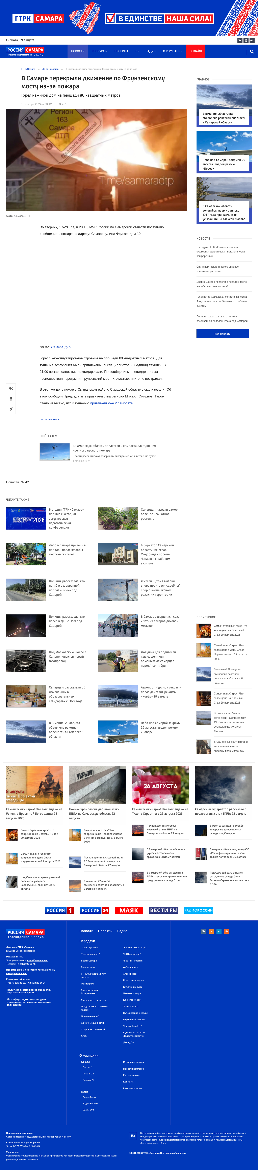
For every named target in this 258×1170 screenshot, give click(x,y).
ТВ (136, 51)
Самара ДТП (61, 347)
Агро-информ (130, 974)
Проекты (121, 51)
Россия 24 (88, 1074)
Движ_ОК (128, 1042)
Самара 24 (88, 1080)
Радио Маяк (89, 1097)
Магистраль (88, 983)
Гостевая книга (131, 1075)
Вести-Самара (89, 960)
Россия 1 (88, 1067)
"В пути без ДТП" (132, 1026)
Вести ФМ (88, 1110)
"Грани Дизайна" (90, 947)
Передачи (87, 941)
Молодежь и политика (93, 1000)
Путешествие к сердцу (135, 1013)
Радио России (90, 1103)
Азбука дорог (130, 967)
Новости (77, 51)
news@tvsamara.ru (37, 960)
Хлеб (84, 1036)
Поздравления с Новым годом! (94, 1008)
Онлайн (196, 51)
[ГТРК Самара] (25, 51)
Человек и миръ (132, 993)
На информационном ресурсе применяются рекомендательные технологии (29, 1002)
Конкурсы (99, 51)
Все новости (222, 333)
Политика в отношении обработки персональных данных (29, 991)
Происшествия (49, 419)
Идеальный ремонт (134, 1019)
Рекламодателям (132, 1088)
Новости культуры (133, 980)
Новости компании (134, 1069)
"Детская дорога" (90, 954)
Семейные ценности (92, 1023)
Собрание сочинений (93, 1029)
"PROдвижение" (132, 954)
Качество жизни (132, 1000)
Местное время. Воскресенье (90, 992)
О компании (172, 51)
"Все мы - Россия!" (133, 960)
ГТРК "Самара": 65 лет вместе (93, 975)
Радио (151, 51)
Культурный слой (133, 987)
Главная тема (88, 967)
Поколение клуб (90, 1016)
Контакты (128, 1081)
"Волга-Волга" (131, 1006)
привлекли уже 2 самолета (111, 403)
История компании (134, 1062)
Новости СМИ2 (17, 482)
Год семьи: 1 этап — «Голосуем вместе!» (134, 1034)
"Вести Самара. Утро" (135, 947)
